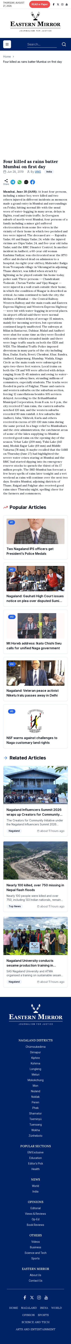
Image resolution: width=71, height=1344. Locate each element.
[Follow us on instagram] (62, 4)
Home (7, 56)
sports (43, 1315)
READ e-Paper (40, 4)
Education (35, 1158)
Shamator (35, 1113)
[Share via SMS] (26, 182)
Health (36, 1169)
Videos (35, 1241)
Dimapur (35, 1052)
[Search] (64, 44)
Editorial (36, 1208)
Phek (35, 1108)
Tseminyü (35, 1119)
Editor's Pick (35, 1163)
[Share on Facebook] (32, 182)
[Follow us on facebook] (53, 4)
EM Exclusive (36, 1152)
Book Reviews (35, 1224)
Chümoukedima (36, 1046)
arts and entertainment (35, 1329)
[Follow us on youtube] (66, 4)
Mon (35, 1085)
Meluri (35, 1074)
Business (35, 1247)
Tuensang (35, 1124)
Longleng (35, 1069)
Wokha (35, 1130)
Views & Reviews (35, 1213)
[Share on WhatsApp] (19, 182)
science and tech (36, 1322)
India (35, 1191)
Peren (35, 1102)
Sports (35, 1258)
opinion (28, 1315)
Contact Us (35, 1280)
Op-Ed (35, 1219)
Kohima (35, 1063)
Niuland (35, 1091)
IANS (38, 171)
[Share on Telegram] (12, 182)
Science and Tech (36, 1252)
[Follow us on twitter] (58, 4)
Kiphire (35, 1057)
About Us (35, 1275)
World (35, 1186)
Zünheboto (35, 1135)
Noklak (35, 1096)
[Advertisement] (35, 115)
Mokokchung (36, 1080)
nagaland (29, 1308)
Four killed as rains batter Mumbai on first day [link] (32, 61)
